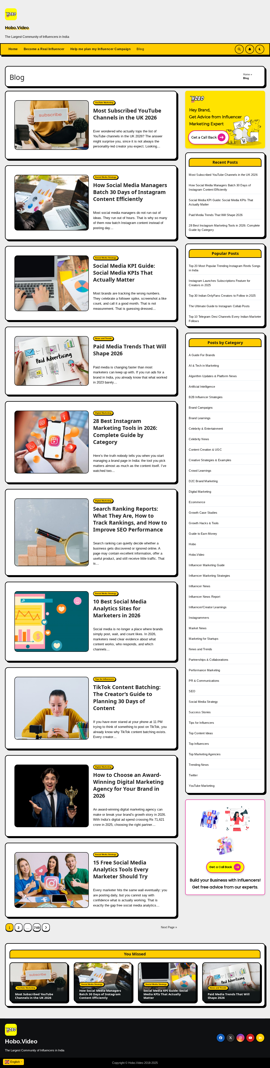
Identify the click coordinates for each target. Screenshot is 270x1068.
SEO (192, 691)
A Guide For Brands (202, 355)
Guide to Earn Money (203, 533)
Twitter (193, 775)
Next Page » (169, 927)
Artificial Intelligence (202, 386)
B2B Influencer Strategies (206, 397)
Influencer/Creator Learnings (208, 607)
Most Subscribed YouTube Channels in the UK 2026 (127, 114)
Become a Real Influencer (44, 49)
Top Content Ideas (201, 733)
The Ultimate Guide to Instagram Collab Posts (219, 306)
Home (13, 49)
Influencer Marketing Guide (207, 565)
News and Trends (103, 338)
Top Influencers (199, 743)
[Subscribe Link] (249, 49)
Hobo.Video (17, 27)
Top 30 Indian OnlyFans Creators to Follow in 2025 (222, 295)
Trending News (199, 764)
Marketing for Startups (203, 638)
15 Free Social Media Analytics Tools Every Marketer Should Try (120, 869)
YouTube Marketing (104, 102)
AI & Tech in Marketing (204, 365)
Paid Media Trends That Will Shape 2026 (129, 350)
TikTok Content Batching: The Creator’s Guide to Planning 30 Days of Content (127, 697)
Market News (198, 628)
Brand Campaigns (201, 407)
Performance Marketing (204, 670)
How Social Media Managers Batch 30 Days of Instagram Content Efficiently (130, 192)
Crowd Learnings (200, 470)
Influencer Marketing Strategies (209, 575)
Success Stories (200, 712)
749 (37, 928)
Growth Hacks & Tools (204, 523)
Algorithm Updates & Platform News (213, 376)
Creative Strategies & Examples (210, 460)
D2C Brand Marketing (203, 481)
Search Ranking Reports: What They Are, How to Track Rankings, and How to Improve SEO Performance (130, 519)
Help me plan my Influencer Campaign (100, 49)
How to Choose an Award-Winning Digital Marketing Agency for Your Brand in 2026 (128, 785)
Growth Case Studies (203, 512)
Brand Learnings (200, 418)
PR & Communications (204, 680)
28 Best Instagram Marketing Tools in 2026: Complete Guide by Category (125, 431)
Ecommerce (197, 502)
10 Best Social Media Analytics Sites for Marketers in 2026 (119, 608)
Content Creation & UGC (205, 449)
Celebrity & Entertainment (206, 428)
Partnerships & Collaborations (208, 659)
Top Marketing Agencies (204, 754)
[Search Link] (239, 49)
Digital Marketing (103, 413)
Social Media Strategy (105, 177)
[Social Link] (220, 1037)
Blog (140, 49)
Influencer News (199, 586)
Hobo (192, 544)
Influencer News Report (204, 596)
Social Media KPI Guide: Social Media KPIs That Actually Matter (124, 272)
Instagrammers (199, 617)
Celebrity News (199, 439)
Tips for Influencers (104, 679)
